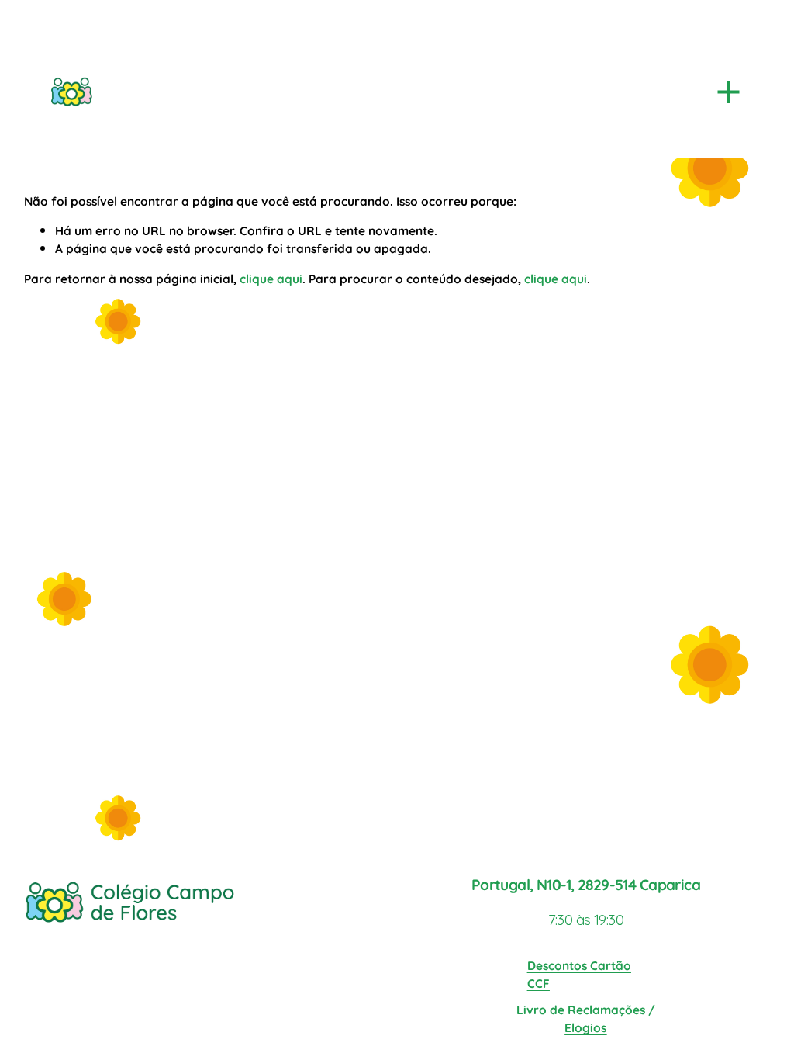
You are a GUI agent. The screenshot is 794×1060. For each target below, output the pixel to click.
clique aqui (271, 278)
